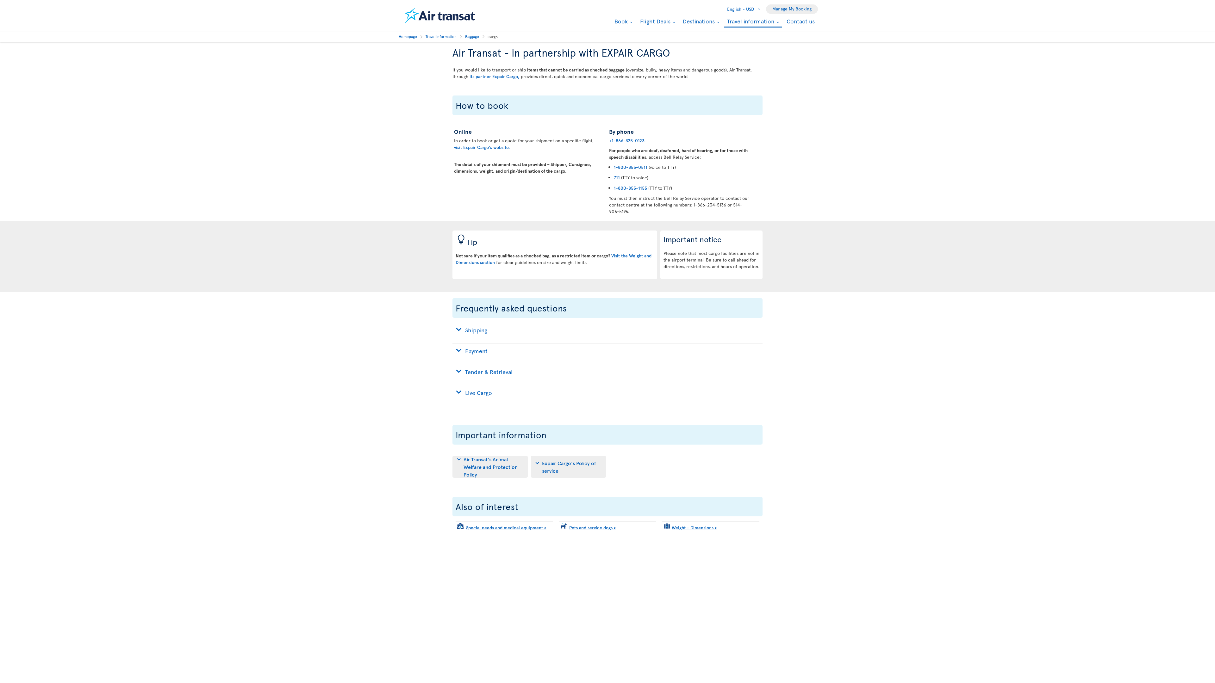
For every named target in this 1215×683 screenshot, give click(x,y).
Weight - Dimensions (694, 528)
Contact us (801, 21)
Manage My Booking (792, 9)
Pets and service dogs (592, 528)
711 (617, 178)
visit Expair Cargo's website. (482, 147)
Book (620, 21)
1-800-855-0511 (630, 167)
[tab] (490, 467)
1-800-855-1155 (630, 188)
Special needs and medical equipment (506, 528)
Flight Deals (654, 21)
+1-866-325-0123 (627, 141)
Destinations (698, 21)
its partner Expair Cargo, (495, 76)
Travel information (750, 22)
